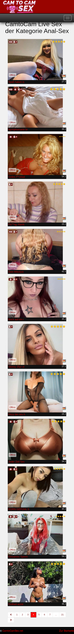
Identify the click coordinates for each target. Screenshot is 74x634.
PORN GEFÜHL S (18, 509)
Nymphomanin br (18, 129)
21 (62, 614)
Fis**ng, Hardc (16, 224)
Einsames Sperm (18, 556)
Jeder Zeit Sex (16, 461)
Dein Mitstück (16, 271)
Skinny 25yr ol (16, 366)
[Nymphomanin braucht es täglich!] (37, 107)
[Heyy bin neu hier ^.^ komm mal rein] (37, 391)
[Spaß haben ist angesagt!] (37, 59)
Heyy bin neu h (16, 414)
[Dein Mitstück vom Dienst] (37, 249)
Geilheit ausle (15, 604)
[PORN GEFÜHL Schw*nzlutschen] (37, 486)
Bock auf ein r (16, 319)
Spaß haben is (16, 81)
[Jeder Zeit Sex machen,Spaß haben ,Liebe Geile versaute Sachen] (37, 439)
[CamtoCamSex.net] (19, 7)
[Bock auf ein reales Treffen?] (37, 297)
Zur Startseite (66, 630)
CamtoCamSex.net (12, 630)
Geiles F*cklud (16, 176)
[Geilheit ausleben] (37, 581)
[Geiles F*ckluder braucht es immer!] (37, 154)
